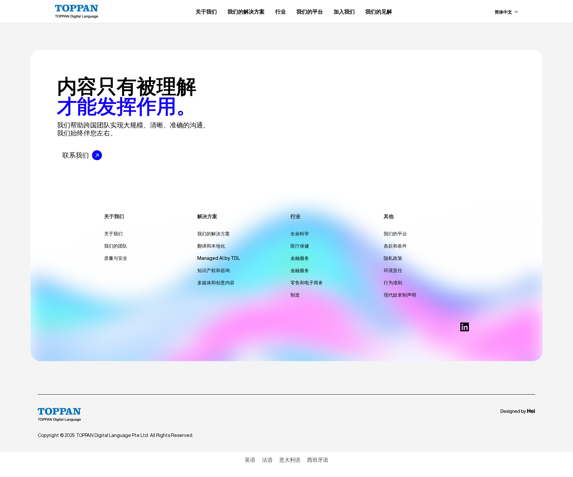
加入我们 (344, 11)
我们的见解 (378, 11)
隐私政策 (393, 258)
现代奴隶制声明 (400, 295)
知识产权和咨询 (213, 270)
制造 (295, 295)
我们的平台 (309, 11)
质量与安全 (115, 258)
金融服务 (299, 258)
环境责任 (393, 270)
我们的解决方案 (246, 11)
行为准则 (393, 282)
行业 (280, 11)
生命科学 (299, 233)
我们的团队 (115, 246)
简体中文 (504, 12)
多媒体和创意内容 (215, 282)
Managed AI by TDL (218, 258)
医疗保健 (299, 246)
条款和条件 (395, 246)
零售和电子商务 (306, 282)
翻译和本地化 (211, 246)
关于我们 (206, 11)
